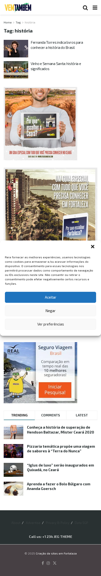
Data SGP (81, 523)
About (15, 523)
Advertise (33, 523)
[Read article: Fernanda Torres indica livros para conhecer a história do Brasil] (16, 48)
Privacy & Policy (57, 523)
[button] (93, 247)
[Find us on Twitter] (55, 563)
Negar (50, 310)
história (30, 22)
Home (8, 22)
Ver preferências (50, 324)
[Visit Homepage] (18, 7)
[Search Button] (85, 7)
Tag (18, 22)
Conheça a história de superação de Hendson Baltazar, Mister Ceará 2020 (60, 429)
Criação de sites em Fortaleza (56, 553)
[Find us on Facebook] (43, 563)
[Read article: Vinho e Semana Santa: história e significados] (16, 70)
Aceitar (50, 297)
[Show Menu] (95, 7)
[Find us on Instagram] (48, 563)
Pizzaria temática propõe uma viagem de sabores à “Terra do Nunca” (61, 448)
